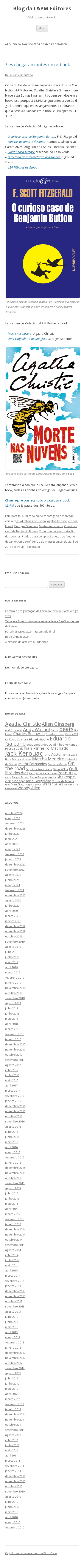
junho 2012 (12, 1383)
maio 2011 (11, 1450)
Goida (19, 748)
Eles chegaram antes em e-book (37, 64)
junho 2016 (12, 1137)
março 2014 (12, 1275)
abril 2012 (11, 1394)
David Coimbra (18, 739)
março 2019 (12, 972)
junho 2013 (12, 1322)
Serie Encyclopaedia (43, 777)
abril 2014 (11, 1270)
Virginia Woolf (34, 784)
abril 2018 (11, 1024)
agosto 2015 (13, 1188)
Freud (9, 526)
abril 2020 (11, 911)
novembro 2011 (15, 1419)
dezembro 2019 (15, 926)
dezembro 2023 (15, 828)
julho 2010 (11, 1502)
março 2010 (12, 1522)
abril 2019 (11, 967)
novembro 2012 (15, 1358)
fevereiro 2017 (14, 1096)
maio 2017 (11, 1080)
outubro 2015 (13, 1178)
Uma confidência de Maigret (36, 541)
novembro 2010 (15, 1481)
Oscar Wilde (60, 769)
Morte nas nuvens (51, 526)
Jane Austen (53, 754)
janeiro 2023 (13, 859)
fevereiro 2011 (14, 1466)
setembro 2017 (15, 1060)
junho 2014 (12, 1260)
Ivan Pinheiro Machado (46, 748)
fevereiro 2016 (14, 1157)
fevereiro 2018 (14, 1034)
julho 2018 (11, 1008)
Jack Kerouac (24, 753)
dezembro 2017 (15, 1044)
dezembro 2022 (15, 864)
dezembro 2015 (15, 1168)
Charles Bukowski (29, 733)
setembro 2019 (15, 941)
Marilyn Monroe (21, 759)
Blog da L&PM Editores (42, 8)
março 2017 (12, 1090)
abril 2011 (11, 1455)
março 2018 (12, 1029)
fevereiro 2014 (14, 1281)
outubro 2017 (13, 1055)
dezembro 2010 (15, 1476)
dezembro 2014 (15, 1229)
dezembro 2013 (15, 1291)
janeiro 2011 (13, 1471)
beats (66, 729)
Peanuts (65, 772)
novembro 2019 (15, 931)
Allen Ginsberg (58, 724)
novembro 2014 (15, 1234)
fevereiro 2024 (14, 823)
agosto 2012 (13, 1373)
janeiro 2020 (13, 921)
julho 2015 (11, 1193)
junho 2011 (12, 1445)
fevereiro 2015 (14, 1219)
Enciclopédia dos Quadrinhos (45, 744)
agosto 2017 (13, 1065)
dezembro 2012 (15, 1353)
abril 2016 (11, 1147)
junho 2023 (12, 834)
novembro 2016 (15, 1111)
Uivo (8, 784)
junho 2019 (12, 957)
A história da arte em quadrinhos (26, 642)
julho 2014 (11, 1255)
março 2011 (12, 1461)
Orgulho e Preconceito (39, 769)
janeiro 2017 (13, 1101)
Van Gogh (18, 784)
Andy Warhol (36, 729)
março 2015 (12, 1214)
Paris (32, 773)
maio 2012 (11, 1389)
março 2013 (12, 1337)
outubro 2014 (13, 1240)
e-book (73, 521)
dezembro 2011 (15, 1414)
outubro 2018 (13, 993)
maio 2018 (11, 1019)
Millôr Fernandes (32, 763)
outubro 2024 (13, 813)
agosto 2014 (13, 1250)
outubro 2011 (13, 1425)
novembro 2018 (15, 988)
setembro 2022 (15, 870)
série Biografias (38, 780)
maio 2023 (11, 839)
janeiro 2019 (13, 983)
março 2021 (12, 885)
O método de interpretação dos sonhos (34, 157)
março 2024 (12, 818)
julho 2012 (11, 1378)
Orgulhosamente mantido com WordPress (31, 1553)
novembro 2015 (15, 1173)
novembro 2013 (15, 1296)
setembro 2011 (15, 1430)
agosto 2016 (13, 1126)
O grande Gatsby (57, 764)
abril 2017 (11, 1085)
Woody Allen (28, 787)
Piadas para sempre (21, 152)
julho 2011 (11, 1440)
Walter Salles (53, 784)
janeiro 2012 (13, 1409)
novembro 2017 (15, 1049)
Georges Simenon (26, 526)
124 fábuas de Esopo (32, 521)
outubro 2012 (13, 1363)
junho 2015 (12, 1198)
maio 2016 (11, 1142)
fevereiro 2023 (14, 854)
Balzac (54, 730)
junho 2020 (12, 905)
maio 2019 (11, 962)
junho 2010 (12, 1507)
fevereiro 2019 (14, 977)
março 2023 (12, 849)
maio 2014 (11, 1265)
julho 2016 (11, 1132)
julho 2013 (11, 1317)
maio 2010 (11, 1512)
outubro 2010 (13, 1486)
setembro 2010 (15, 1491)
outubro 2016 (13, 1116)
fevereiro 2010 (14, 1527)
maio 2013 (11, 1327)
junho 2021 (12, 880)
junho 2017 (12, 1075)
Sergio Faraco (20, 777)
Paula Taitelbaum (28, 547)
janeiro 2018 (13, 1039)
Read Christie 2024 (17, 637)
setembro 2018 (15, 998)
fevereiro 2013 (14, 1342)
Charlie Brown (55, 734)
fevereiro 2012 (14, 1404)
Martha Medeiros (49, 759)
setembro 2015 (15, 1183)
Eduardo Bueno (39, 739)
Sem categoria (49, 516)
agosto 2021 (13, 875)
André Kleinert (13, 730)
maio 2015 (11, 1204)
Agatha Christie (57, 521)
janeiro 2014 (13, 1286)
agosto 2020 (13, 900)
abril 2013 (11, 1332)
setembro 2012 (15, 1368)
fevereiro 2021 (14, 890)
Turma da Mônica (63, 781)
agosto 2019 (13, 947)
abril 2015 (11, 1209)
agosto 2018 (13, 1003)
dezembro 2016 (15, 1106)
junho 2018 (12, 1013)
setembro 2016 (15, 1121)
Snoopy (18, 781)
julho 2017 (11, 1070)
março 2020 (12, 916)
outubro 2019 (13, 936)
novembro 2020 (15, 895)
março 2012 (12, 1399)
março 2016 (12, 1152)
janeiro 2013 (13, 1347)
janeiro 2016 (13, 1162)
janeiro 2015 (13, 1224)
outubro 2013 (13, 1301)
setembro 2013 (15, 1306)
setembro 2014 (15, 1245)
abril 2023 (11, 844)
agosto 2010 (13, 1496)
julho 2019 (11, 952)
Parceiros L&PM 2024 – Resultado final (30, 631)
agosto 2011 (13, 1435)
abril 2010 (11, 1517)
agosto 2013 (13, 1311)
